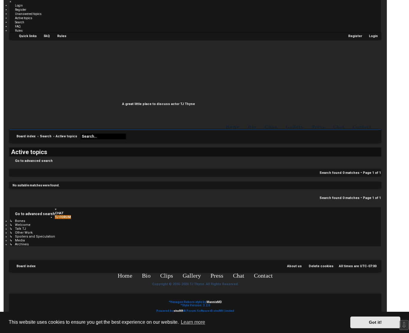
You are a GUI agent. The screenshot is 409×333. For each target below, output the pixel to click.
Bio (252, 126)
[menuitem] (16, 5)
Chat (338, 126)
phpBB (178, 311)
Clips (271, 126)
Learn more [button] (193, 322)
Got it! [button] (375, 322)
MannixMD (214, 302)
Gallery (295, 126)
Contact (362, 126)
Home (233, 126)
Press (318, 126)
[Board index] (200, 72)
